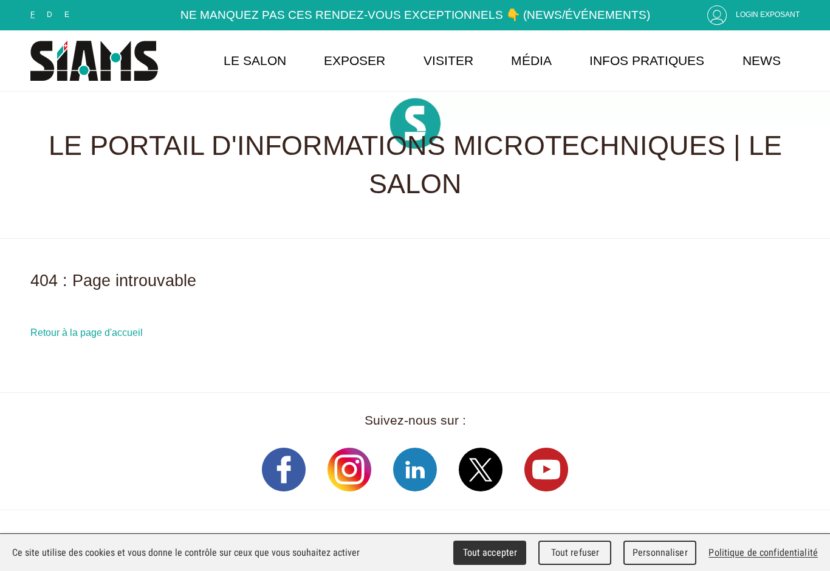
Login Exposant (768, 14)
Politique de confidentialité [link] (763, 552)
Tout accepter (490, 552)
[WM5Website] (94, 61)
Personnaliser (660, 552)
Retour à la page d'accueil (86, 332)
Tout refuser (575, 552)
